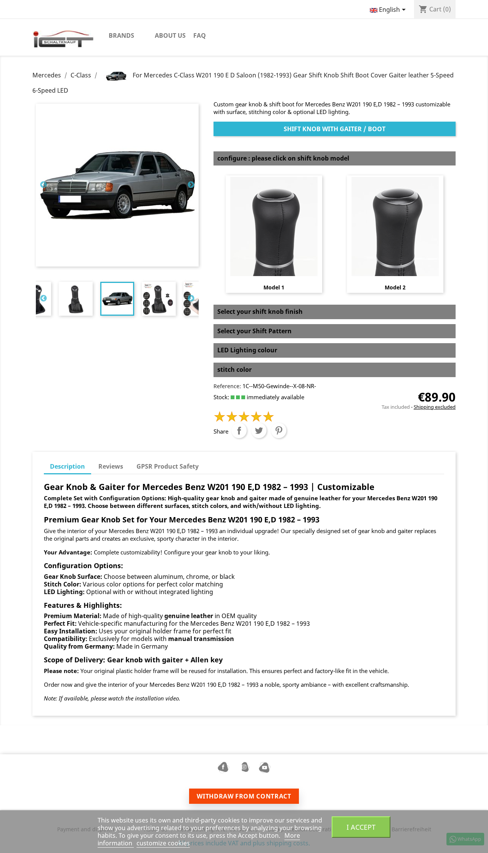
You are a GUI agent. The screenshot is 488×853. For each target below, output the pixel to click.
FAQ (199, 35)
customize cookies (163, 843)
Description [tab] (67, 466)
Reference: (227, 386)
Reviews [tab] (110, 466)
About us (170, 35)
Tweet (258, 430)
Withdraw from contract (244, 796)
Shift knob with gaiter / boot (334, 129)
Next (191, 185)
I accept (361, 827)
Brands (121, 35)
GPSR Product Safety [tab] (167, 466)
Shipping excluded (435, 406)
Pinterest (278, 430)
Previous (43, 185)
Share (239, 430)
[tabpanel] (117, 299)
